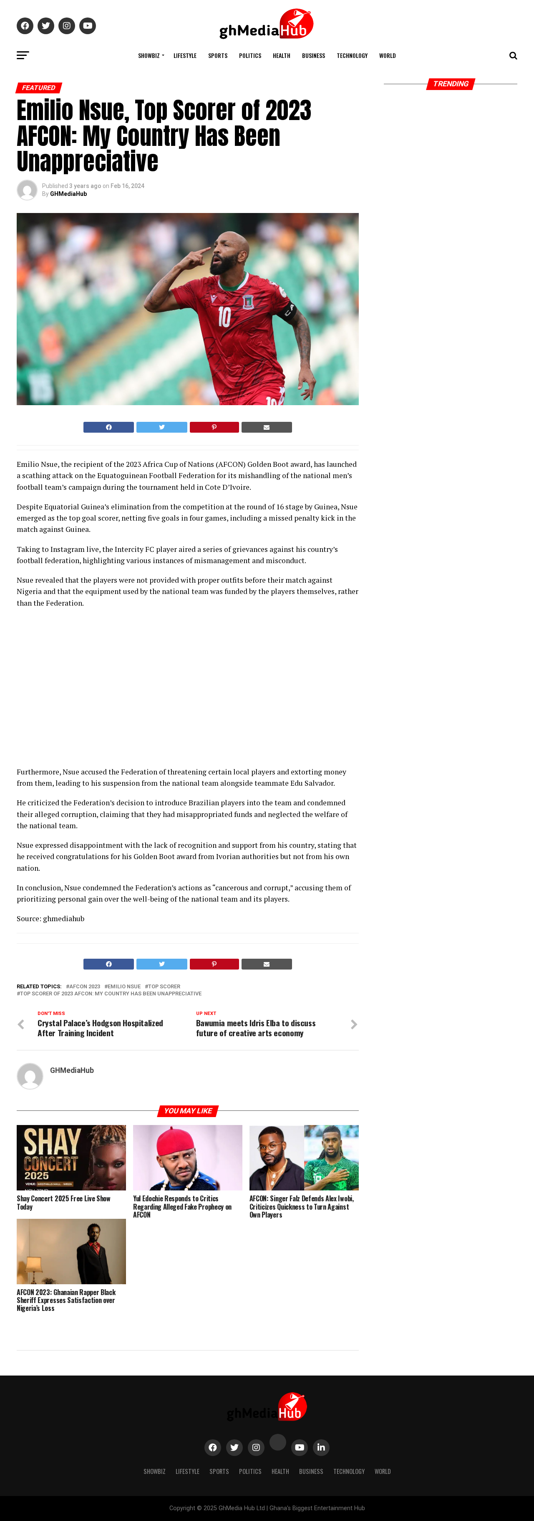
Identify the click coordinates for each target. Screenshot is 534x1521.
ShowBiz (149, 55)
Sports (217, 55)
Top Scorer (164, 987)
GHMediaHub (68, 193)
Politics (250, 55)
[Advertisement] (90, 690)
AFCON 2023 (84, 987)
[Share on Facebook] (108, 427)
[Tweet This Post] (161, 427)
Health (281, 55)
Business (313, 55)
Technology (352, 55)
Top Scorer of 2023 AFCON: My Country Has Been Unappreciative (111, 994)
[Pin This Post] (214, 427)
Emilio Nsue (124, 987)
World (387, 55)
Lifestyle (185, 55)
